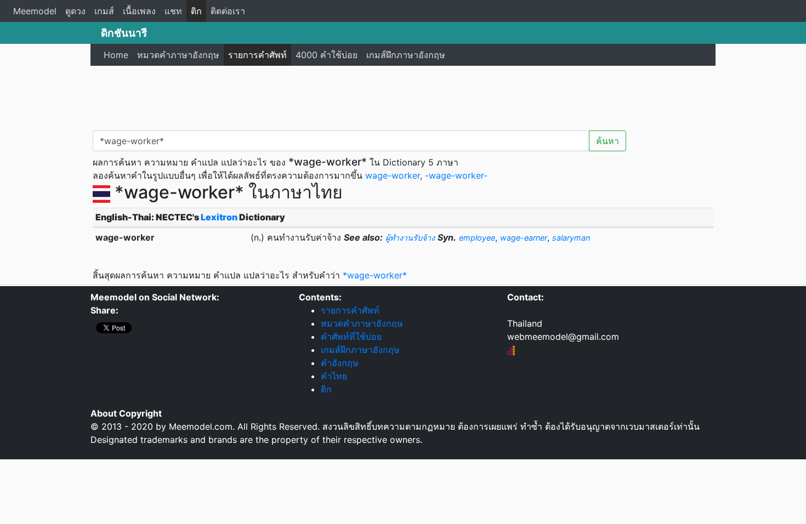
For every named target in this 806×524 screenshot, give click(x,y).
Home (116, 54)
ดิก (196, 10)
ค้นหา (607, 140)
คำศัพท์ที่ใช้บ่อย (351, 336)
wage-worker (392, 175)
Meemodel (34, 10)
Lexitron (219, 217)
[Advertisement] (403, 96)
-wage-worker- (456, 175)
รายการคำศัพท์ (257, 54)
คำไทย (334, 376)
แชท (173, 10)
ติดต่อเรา (228, 10)
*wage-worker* (375, 275)
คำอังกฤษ (340, 362)
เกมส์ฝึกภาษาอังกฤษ (405, 54)
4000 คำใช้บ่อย (326, 54)
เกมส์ (104, 10)
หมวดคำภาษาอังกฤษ (178, 54)
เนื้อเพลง (139, 10)
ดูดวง (75, 10)
